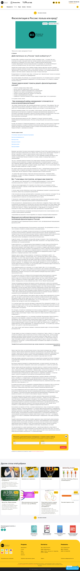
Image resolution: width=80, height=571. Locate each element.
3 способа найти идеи (46, 479)
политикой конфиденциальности (38, 451)
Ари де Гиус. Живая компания (9, 502)
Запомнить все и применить (28, 479)
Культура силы (15, 139)
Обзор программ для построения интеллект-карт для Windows (30, 503)
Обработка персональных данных (28, 558)
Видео (19, 6)
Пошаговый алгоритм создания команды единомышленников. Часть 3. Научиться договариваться (49, 504)
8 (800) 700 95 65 (74, 2)
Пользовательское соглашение (7, 558)
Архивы (24, 6)
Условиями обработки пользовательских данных (27, 564)
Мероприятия (10, 6)
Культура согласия (16, 141)
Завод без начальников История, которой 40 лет (10, 479)
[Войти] (77, 7)
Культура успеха (15, 144)
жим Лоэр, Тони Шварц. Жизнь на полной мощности (69, 479)
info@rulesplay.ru (72, 3)
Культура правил (15, 146)
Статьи (15, 6)
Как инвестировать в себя (67, 502)
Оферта (42, 558)
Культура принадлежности (18, 137)
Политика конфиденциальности (67, 558)
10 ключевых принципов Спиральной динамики (23, 134)
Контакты (29, 6)
